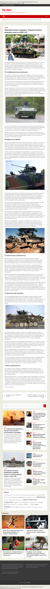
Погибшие (15, 502)
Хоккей (17, 507)
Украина (36, 504)
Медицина (41, 497)
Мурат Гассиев (16, 500)
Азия (13, 495)
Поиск (44, 405)
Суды (29, 504)
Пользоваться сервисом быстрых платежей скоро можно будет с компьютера (13, 553)
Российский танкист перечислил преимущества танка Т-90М (39, 482)
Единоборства (15, 497)
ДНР (7, 497)
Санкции (8, 504)
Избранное (21, 497)
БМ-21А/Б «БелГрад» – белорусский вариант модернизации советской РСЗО (36, 396)
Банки (37, 495)
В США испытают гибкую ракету (38, 455)
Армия (6, 27)
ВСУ (5, 497)
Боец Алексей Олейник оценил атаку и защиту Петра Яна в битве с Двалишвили (39, 445)
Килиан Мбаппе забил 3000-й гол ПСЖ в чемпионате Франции (39, 436)
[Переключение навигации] (3, 16)
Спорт (5, 427)
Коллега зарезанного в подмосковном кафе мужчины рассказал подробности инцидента (39, 416)
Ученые (7, 507)
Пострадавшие (25, 502)
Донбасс (10, 497)
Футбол (13, 507)
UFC (11, 495)
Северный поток (14, 504)
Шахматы (36, 507)
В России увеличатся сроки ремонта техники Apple (39, 464)
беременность (40, 507)
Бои (40, 495)
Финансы (6, 513)
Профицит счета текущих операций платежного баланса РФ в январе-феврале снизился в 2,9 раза (36, 554)
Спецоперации (21, 504)
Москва (10, 499)
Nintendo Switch (7, 495)
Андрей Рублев (17, 495)
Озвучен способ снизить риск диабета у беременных (39, 473)
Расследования (32, 502)
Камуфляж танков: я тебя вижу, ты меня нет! (14, 395)
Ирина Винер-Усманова (29, 497)
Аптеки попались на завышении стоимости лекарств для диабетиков (39, 427)
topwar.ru (11, 387)
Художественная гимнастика (24, 507)
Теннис (32, 504)
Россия (41, 502)
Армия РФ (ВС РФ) (24, 495)
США (5, 504)
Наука (5, 468)
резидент (5, 508)
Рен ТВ (36, 502)
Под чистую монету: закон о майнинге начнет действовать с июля (36, 532)
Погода (19, 502)
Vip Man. (7, 10)
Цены (32, 507)
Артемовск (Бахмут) (31, 495)
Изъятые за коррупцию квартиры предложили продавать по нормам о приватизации (13, 532)
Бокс (42, 495)
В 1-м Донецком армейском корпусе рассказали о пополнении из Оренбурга (13, 430)
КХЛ (35, 497)
